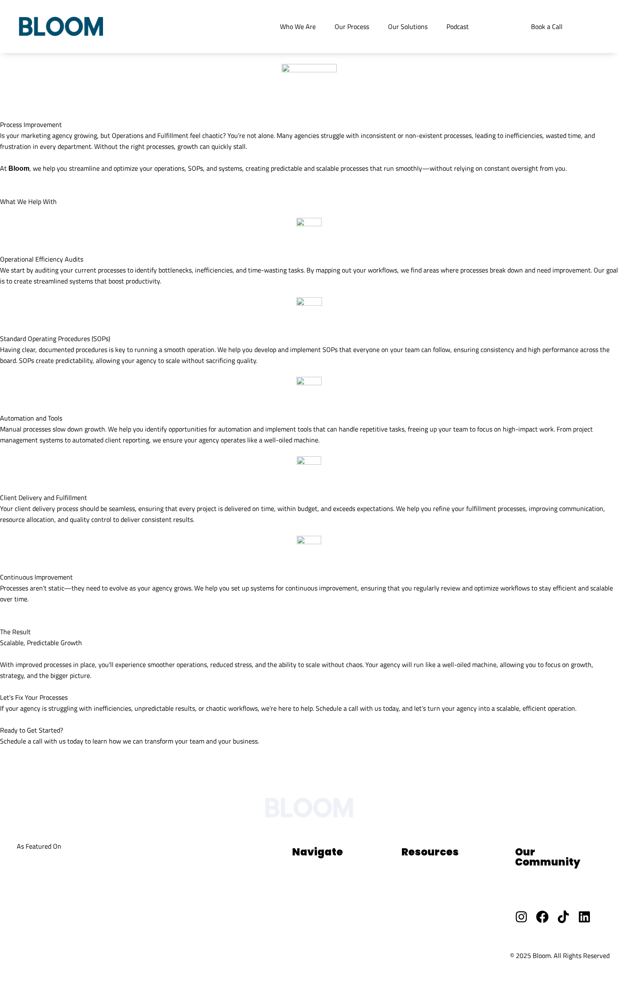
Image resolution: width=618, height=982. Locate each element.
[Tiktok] (563, 917)
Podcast (457, 26)
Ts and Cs (164, 955)
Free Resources (423, 887)
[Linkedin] (584, 917)
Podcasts (304, 924)
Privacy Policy (31, 955)
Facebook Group (537, 878)
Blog (298, 905)
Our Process (352, 26)
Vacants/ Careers (539, 897)
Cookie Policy (101, 955)
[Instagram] (521, 917)
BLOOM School (422, 905)
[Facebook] (542, 917)
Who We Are (298, 26)
